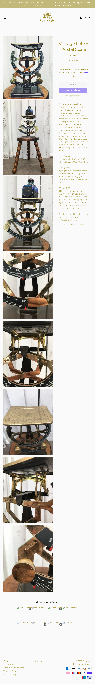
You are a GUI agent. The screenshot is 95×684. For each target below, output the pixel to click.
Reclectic (87, 661)
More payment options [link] (73, 96)
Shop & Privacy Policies (13, 668)
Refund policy (9, 674)
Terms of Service (10, 671)
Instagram (41, 661)
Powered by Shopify (82, 664)
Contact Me (8, 661)
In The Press (9, 664)
